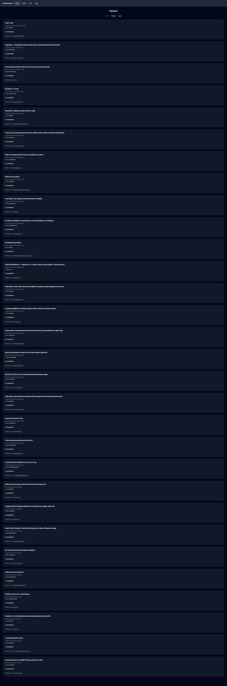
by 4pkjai (10, 247)
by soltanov (10, 643)
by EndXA (10, 27)
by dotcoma (10, 379)
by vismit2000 (11, 423)
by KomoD (10, 489)
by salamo (10, 115)
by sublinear (10, 665)
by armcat (10, 621)
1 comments (9, 493)
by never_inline (11, 93)
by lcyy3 (9, 269)
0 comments (9, 32)
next (119, 16)
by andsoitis (10, 137)
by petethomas (11, 71)
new (17, 3)
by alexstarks (11, 49)
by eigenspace (11, 203)
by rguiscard (10, 335)
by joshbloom (11, 555)
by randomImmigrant (13, 467)
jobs (36, 3)
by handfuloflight (12, 599)
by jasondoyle (11, 159)
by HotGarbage (11, 357)
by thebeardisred (12, 225)
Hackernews (8, 3)
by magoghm (11, 511)
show (24, 3)
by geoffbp (10, 291)
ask (30, 3)
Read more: (14, 36)
